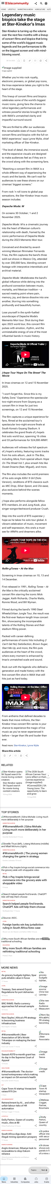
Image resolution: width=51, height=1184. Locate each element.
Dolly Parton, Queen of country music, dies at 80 (18, 1121)
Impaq (5, 955)
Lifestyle (12, 9)
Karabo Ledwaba (9, 860)
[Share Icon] (35, 981)
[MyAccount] (46, 3)
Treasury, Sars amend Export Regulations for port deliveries (17, 991)
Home (3, 9)
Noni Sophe (6, 1027)
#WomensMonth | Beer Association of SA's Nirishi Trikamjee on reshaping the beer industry (19, 1039)
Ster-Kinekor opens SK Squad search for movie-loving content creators (12, 787)
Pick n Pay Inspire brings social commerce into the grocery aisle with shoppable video (25, 880)
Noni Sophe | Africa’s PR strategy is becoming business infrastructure (19, 1020)
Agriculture (40, 9)
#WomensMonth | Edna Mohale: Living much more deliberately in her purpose (24, 829)
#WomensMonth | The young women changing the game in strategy (25, 855)
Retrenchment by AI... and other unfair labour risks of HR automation (18, 1105)
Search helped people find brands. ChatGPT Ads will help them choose (24, 905)
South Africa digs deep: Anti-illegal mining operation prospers (19, 1135)
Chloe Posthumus (8, 1126)
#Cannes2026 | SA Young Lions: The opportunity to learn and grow (37, 789)
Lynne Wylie (33, 745)
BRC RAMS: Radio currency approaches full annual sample (18, 1005)
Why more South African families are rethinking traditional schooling (24, 950)
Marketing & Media (25, 9)
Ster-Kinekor (20, 745)
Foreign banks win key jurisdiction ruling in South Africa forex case (23, 926)
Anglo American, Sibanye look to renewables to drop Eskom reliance (19, 1151)
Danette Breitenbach (10, 837)
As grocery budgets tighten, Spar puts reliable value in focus (19, 976)
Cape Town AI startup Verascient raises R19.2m (19, 1090)
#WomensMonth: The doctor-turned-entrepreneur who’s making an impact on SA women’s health (20, 1074)
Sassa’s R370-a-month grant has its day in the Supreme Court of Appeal (18, 1057)
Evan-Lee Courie (7, 1047)
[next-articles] (48, 775)
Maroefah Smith (7, 1081)
